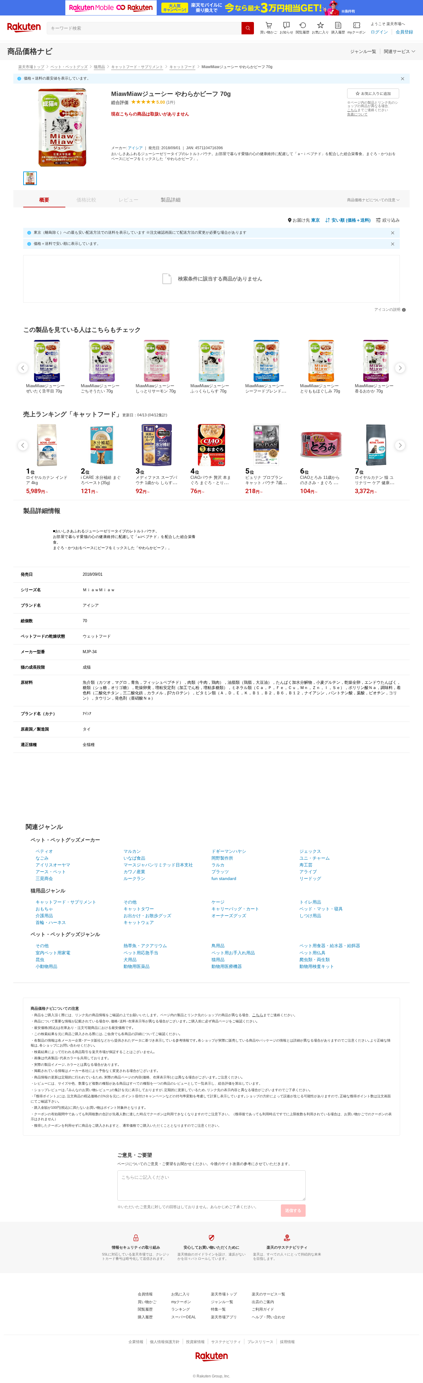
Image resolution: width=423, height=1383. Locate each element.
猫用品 (99, 67)
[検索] (248, 28)
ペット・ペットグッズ (69, 67)
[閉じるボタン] (403, 79)
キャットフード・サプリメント (137, 67)
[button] (286, 28)
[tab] (44, 200)
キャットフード (182, 67)
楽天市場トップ (31, 67)
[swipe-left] (23, 368)
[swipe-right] (400, 368)
